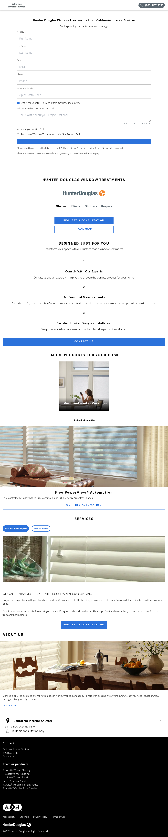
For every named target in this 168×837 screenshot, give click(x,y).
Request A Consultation (84, 220)
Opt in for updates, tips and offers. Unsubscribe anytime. (51, 102)
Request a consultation (84, 625)
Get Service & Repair (74, 134)
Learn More (84, 229)
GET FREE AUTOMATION (84, 505)
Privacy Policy (69, 153)
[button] (3, 5)
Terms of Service (86, 153)
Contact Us (84, 341)
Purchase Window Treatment (37, 134)
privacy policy (119, 148)
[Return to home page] (17, 5)
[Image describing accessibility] (12, 807)
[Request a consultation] (84, 141)
